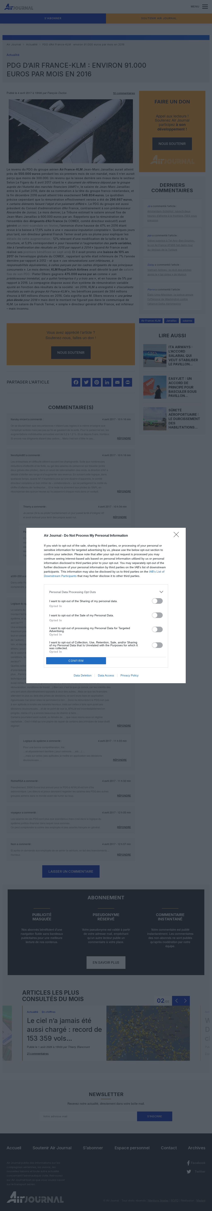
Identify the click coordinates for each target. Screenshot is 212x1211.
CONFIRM (76, 660)
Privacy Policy (129, 675)
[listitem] (106, 592)
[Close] (178, 536)
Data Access (106, 675)
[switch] (157, 601)
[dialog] (106, 605)
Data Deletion (83, 675)
